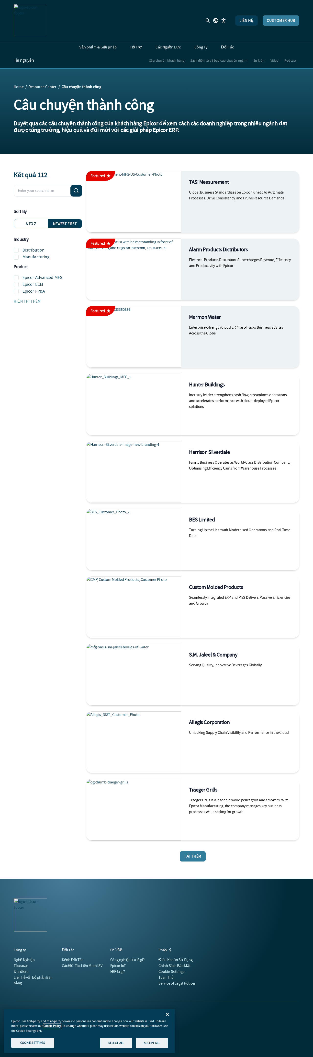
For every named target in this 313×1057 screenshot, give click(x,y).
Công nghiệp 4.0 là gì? (127, 959)
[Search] (76, 190)
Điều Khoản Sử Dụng (175, 959)
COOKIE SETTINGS (32, 1043)
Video (274, 60)
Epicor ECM (32, 284)
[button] (48, 301)
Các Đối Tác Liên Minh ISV (82, 965)
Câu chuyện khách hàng (166, 60)
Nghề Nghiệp (24, 959)
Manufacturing (35, 257)
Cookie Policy (52, 1026)
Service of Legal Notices (177, 983)
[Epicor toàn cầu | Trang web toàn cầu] (216, 20)
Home (19, 86)
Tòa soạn (21, 965)
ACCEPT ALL (152, 1043)
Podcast (290, 60)
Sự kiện (259, 60)
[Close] (167, 1014)
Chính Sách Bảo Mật (174, 965)
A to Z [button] (31, 223)
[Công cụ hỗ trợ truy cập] (223, 20)
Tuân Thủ (166, 977)
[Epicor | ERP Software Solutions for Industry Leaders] (30, 20)
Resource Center (43, 86)
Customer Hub (281, 20)
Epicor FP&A (33, 291)
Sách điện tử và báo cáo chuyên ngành (218, 60)
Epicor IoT (118, 965)
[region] (89, 1031)
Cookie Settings (171, 971)
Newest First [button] (65, 223)
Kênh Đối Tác (72, 959)
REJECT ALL (116, 1043)
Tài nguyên (24, 60)
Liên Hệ (246, 20)
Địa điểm (21, 971)
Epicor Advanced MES (42, 277)
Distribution (33, 250)
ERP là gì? (117, 971)
